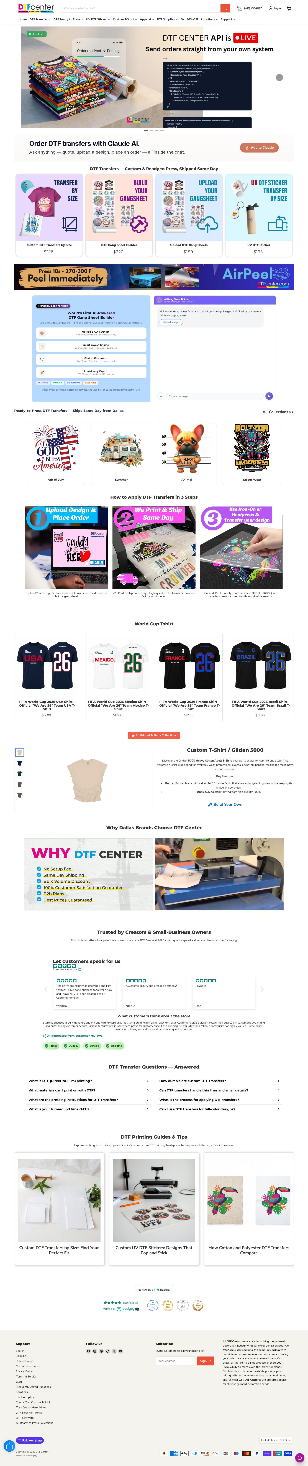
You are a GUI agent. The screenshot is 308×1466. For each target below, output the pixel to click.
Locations (22, 1392)
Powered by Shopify (26, 1455)
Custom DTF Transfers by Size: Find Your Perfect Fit (59, 1250)
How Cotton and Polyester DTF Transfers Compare (249, 1250)
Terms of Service (26, 1376)
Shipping (21, 1356)
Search (20, 1351)
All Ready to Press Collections (34, 1423)
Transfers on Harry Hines (31, 1407)
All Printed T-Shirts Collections (156, 735)
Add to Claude (262, 147)
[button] (46, 989)
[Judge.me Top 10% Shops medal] (198, 1305)
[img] (155, 966)
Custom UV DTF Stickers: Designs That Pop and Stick (153, 1250)
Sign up (205, 1361)
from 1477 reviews (65, 969)
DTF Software (25, 1418)
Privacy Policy (24, 1371)
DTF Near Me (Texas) (29, 1412)
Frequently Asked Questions (33, 1387)
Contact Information (28, 1366)
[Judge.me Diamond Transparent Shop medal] (153, 1305)
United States (274, 1440)
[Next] (279, 77)
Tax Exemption (25, 1397)
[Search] (225, 8)
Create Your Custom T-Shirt (33, 1402)
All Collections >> (278, 411)
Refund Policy (24, 1361)
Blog (19, 1382)
